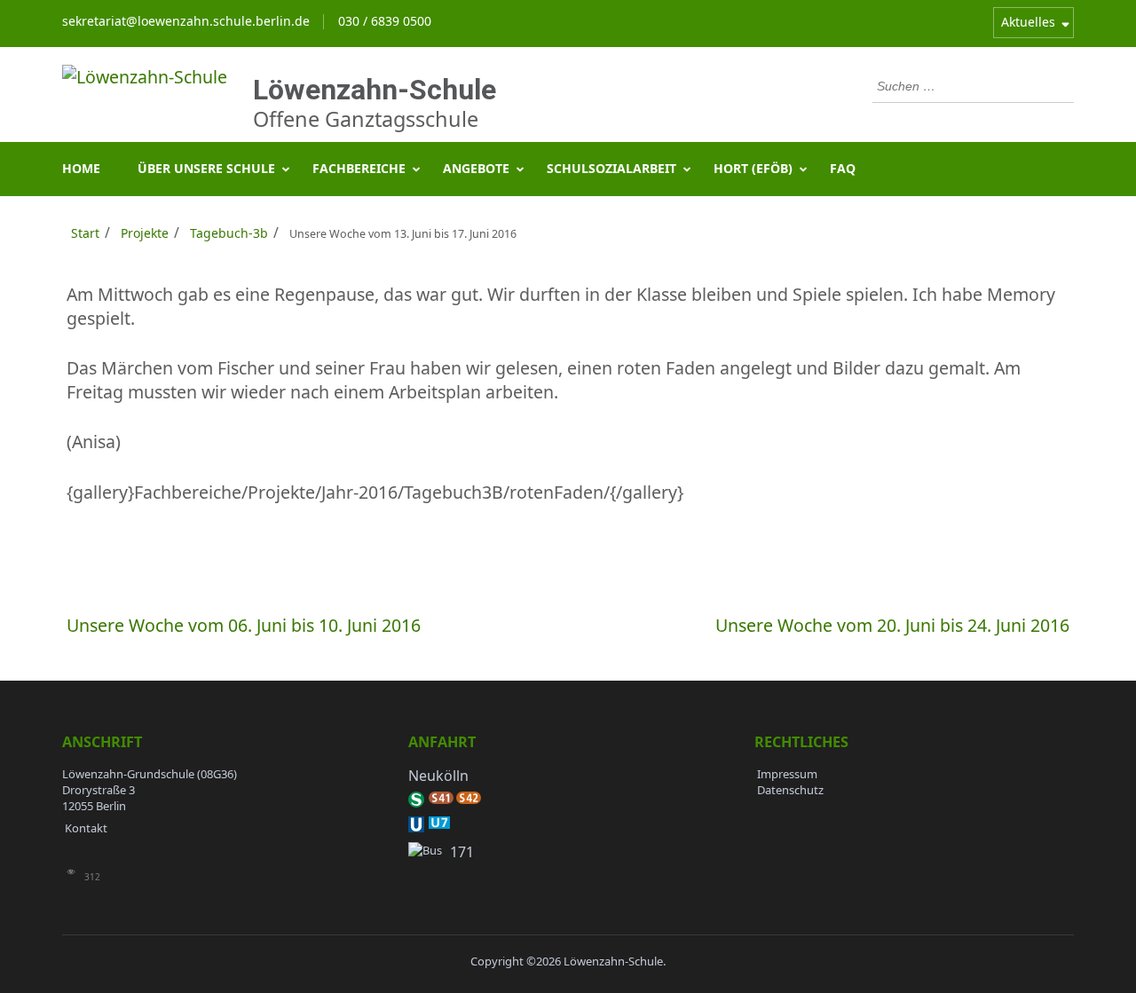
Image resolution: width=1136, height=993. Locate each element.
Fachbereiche (359, 168)
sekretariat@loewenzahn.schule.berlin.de (186, 20)
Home (81, 168)
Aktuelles (1028, 21)
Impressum (787, 774)
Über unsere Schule (206, 168)
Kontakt (86, 828)
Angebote (476, 168)
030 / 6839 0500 (384, 20)
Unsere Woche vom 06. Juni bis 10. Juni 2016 (244, 625)
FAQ (843, 168)
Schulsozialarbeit (611, 168)
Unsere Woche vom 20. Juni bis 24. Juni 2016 (892, 625)
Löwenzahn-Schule (374, 89)
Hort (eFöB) (753, 168)
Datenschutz (790, 790)
